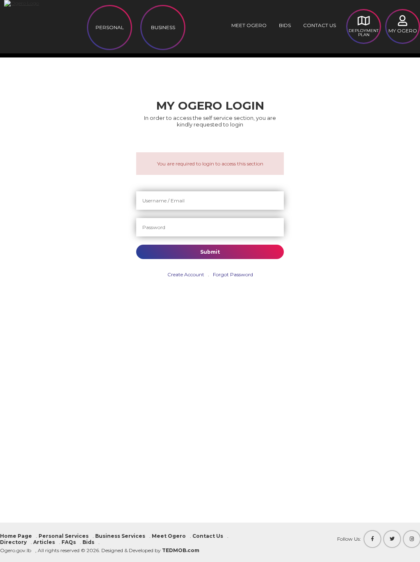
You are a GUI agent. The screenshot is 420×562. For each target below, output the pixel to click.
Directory (13, 542)
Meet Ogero (249, 25)
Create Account (185, 274)
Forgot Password (233, 274)
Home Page (16, 536)
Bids (285, 25)
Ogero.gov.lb (15, 550)
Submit (210, 252)
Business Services (120, 536)
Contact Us (319, 25)
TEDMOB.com (180, 550)
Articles (44, 542)
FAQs (69, 542)
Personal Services (64, 536)
